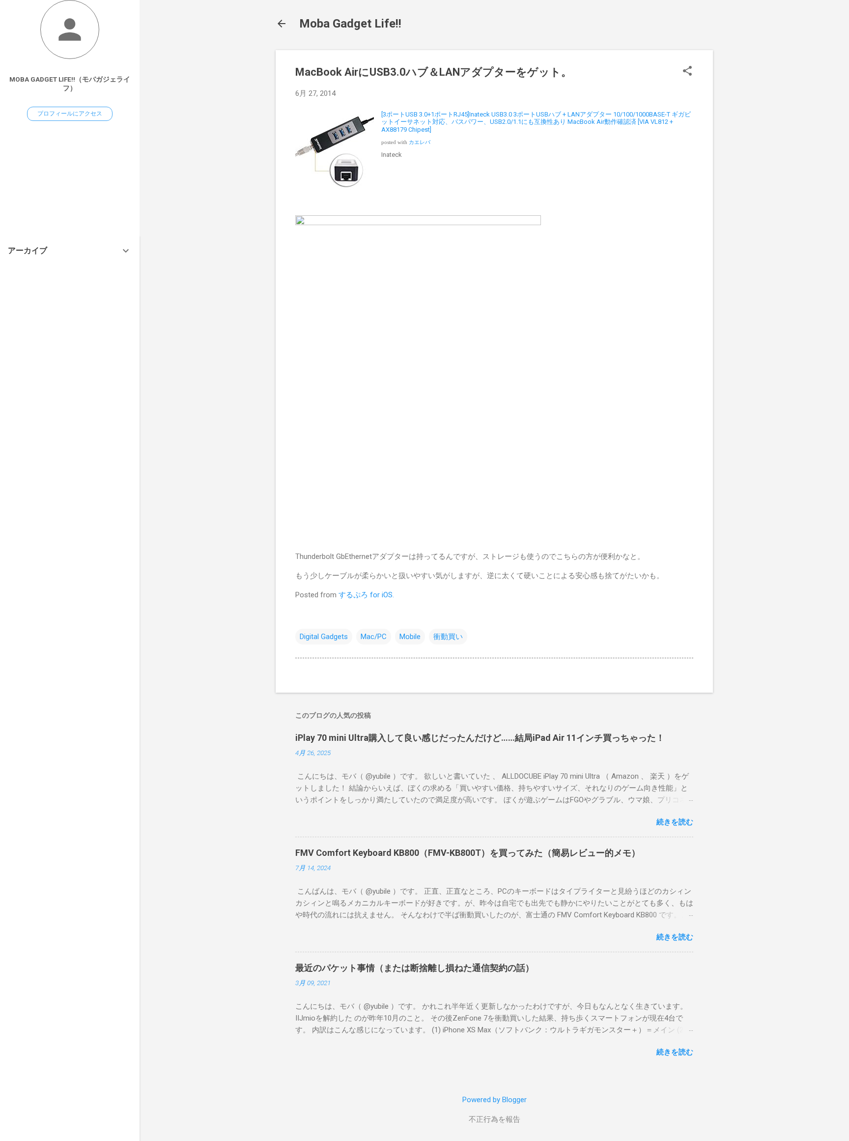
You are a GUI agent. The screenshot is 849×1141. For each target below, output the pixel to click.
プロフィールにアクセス (69, 113)
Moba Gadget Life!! (350, 23)
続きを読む (674, 822)
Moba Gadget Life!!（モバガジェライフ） (69, 83)
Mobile (410, 636)
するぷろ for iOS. (366, 594)
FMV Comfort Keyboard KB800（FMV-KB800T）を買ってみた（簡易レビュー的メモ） (467, 853)
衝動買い (448, 636)
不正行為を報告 (494, 1119)
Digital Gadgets (324, 636)
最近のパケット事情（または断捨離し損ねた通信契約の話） (414, 968)
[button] (687, 72)
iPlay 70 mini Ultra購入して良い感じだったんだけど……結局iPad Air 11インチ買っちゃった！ (480, 737)
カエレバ (419, 142)
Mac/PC (374, 636)
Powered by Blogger (494, 1099)
